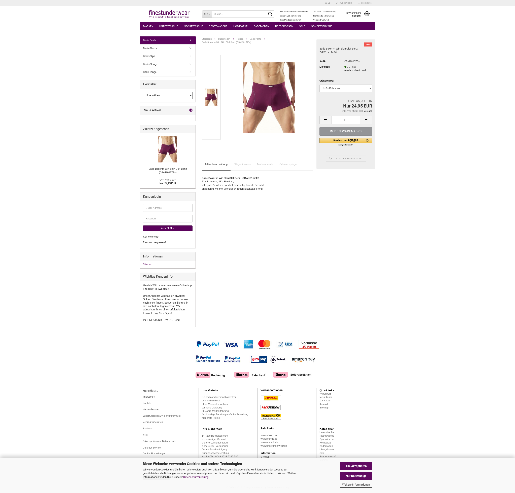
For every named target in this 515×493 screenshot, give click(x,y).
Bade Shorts (150, 48)
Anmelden (167, 228)
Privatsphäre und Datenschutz (159, 441)
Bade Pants (149, 40)
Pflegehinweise (242, 164)
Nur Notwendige (356, 475)
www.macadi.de (269, 442)
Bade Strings (150, 64)
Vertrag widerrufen (153, 422)
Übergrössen (284, 26)
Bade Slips (149, 56)
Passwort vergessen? (154, 242)
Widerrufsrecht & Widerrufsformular (162, 415)
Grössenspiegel (288, 164)
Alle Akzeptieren (356, 466)
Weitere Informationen (356, 484)
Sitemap (147, 264)
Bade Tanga (150, 71)
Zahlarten (148, 428)
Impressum (149, 396)
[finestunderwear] (169, 14)
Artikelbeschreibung (216, 164)
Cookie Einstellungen (154, 453)
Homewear (240, 26)
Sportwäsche (218, 26)
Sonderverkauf (321, 26)
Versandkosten (151, 409)
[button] (327, 3)
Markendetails (265, 164)
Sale (302, 26)
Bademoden (261, 26)
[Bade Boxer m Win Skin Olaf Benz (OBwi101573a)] (269, 97)
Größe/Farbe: (326, 80)
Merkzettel (366, 3)
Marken (148, 26)
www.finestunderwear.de (274, 445)
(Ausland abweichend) (355, 70)
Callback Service (152, 447)
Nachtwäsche (193, 26)
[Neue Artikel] (191, 110)
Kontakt (147, 403)
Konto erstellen (151, 236)
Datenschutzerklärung (195, 477)
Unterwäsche (168, 26)
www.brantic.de (269, 438)
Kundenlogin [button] (345, 3)
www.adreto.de (269, 435)
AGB (145, 435)
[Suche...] (270, 14)
